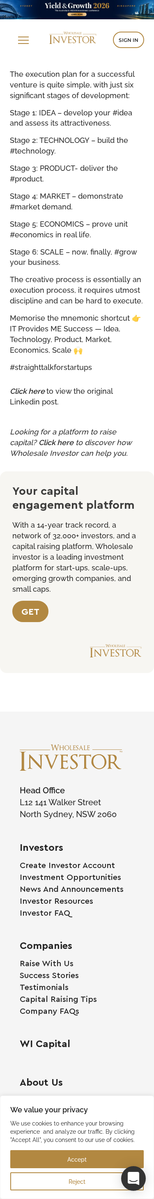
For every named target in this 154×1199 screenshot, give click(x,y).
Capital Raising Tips (58, 999)
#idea (122, 112)
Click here (27, 390)
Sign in (128, 40)
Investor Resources (56, 901)
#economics (31, 234)
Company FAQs (49, 1011)
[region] (77, 1147)
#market (25, 206)
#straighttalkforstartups (51, 367)
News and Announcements (72, 889)
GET (30, 611)
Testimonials (44, 987)
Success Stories (49, 975)
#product (26, 178)
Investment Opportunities (70, 877)
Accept (77, 1159)
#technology (32, 150)
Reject (77, 1181)
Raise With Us (47, 963)
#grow (125, 251)
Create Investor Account (67, 865)
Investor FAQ (45, 912)
